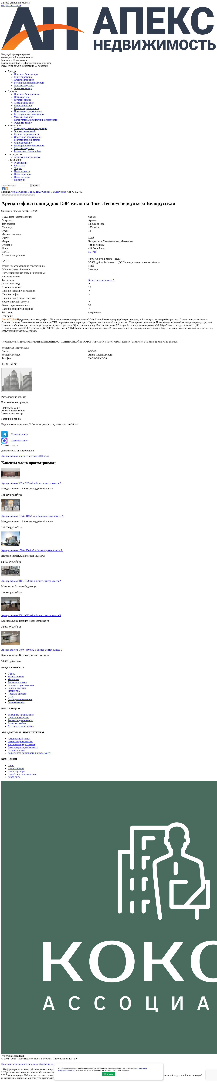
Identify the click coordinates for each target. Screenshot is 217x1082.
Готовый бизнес (22, 99)
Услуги (18, 168)
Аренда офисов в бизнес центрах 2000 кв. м (25, 456)
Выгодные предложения (21, 714)
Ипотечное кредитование (28, 111)
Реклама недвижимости (27, 139)
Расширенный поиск (19, 738)
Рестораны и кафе (17, 682)
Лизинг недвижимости (26, 108)
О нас (11, 765)
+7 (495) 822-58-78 (11, 5)
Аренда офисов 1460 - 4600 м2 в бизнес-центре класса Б (31, 649)
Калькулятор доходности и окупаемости (36, 119)
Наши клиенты (22, 171)
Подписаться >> (19, 434)
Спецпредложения (24, 79)
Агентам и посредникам (27, 157)
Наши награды (22, 177)
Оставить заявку (23, 122)
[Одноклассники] (6, 188)
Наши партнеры (22, 174)
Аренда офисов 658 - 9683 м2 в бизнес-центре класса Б (31, 615)
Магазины (13, 679)
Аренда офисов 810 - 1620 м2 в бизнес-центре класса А (31, 581)
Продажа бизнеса (17, 693)
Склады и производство (21, 685)
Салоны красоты (17, 688)
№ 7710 (92, 251)
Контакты (19, 165)
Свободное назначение (20, 699)
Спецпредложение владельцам (30, 128)
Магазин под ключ (24, 85)
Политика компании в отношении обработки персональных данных (38, 1064)
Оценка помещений (25, 131)
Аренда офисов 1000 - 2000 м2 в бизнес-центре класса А (32, 550)
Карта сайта (14, 777)
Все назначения (16, 702)
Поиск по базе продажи (27, 94)
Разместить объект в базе (27, 151)
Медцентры (14, 690)
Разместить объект (18, 723)
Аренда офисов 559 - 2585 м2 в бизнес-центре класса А (31, 483)
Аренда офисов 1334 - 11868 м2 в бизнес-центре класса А (32, 516)
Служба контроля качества (22, 774)
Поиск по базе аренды (26, 74)
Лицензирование (23, 77)
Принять (108, 1074)
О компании (20, 162)
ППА (10, 696)
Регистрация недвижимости (29, 82)
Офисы (11, 673)
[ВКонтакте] (3, 188)
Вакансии (19, 179)
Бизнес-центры (16, 676)
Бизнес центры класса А (101, 280)
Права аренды (21, 97)
